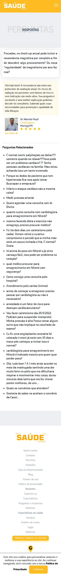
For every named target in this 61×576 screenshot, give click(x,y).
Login (30, 527)
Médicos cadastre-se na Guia (30, 538)
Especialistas (30, 498)
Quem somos (30, 450)
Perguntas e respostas (31, 503)
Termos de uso (30, 479)
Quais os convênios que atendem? (27, 388)
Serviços (30, 518)
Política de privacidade (30, 484)
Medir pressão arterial (20, 198)
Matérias (30, 508)
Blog (30, 474)
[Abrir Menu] (56, 6)
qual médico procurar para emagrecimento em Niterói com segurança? (25, 268)
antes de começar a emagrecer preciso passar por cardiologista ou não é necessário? (30, 295)
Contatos (30, 455)
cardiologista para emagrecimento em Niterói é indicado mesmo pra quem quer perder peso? (31, 354)
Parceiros (30, 460)
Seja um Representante (30, 470)
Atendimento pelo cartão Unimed (27, 286)
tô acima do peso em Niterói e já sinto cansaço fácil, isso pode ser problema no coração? (31, 255)
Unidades (31, 465)
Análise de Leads (30, 522)
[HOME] (14, 9)
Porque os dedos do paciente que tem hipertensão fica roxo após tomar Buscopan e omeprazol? (29, 180)
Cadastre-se (30, 494)
